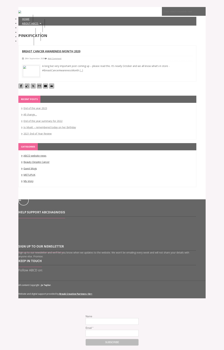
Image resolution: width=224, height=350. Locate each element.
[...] (81, 70)
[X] (33, 86)
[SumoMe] (51, 86)
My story (28, 181)
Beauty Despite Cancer (36, 162)
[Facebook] (21, 86)
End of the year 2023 (35, 108)
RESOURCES (29, 27)
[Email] (45, 86)
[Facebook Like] (27, 86)
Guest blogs (30, 168)
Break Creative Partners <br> (75, 293)
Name (89, 316)
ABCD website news (34, 155)
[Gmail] (39, 86)
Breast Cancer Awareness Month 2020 (51, 51)
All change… (30, 114)
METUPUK (29, 174)
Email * (89, 328)
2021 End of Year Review (37, 133)
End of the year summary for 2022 (42, 121)
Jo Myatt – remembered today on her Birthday (49, 127)
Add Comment (54, 58)
